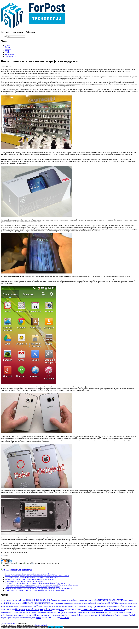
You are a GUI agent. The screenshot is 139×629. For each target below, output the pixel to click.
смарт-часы (129, 609)
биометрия (31, 606)
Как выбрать (9, 54)
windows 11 (68, 610)
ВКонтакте (39, 615)
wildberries (48, 615)
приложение (5, 612)
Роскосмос (114, 606)
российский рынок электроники (16, 606)
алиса (72, 615)
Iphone (57, 618)
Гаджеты (8, 49)
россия (46, 599)
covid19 (77, 615)
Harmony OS (85, 612)
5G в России (77, 609)
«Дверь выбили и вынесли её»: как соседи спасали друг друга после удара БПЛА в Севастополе (38, 588)
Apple (117, 615)
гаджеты (33, 618)
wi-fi (50, 606)
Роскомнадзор (85, 615)
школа (35, 612)
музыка (3, 610)
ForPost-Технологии (8, 623)
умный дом (93, 615)
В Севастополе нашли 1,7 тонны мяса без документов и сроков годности (30, 579)
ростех (60, 600)
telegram (123, 606)
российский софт (14, 600)
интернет (41, 612)
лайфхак (100, 612)
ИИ (8, 609)
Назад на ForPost (10, 56)
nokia (13, 609)
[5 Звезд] (34, 563)
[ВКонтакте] (2, 561)
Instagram (104, 603)
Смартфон (55, 609)
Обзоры (7, 52)
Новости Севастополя (19, 569)
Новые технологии (92, 609)
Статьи (7, 47)
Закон (61, 609)
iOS (10, 609)
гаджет (78, 612)
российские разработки (38, 609)
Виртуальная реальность (15, 618)
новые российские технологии (75, 600)
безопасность (117, 609)
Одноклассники (11, 615)
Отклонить (58, 627)
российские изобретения (109, 599)
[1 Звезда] (4, 563)
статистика (15, 612)
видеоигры (133, 603)
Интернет (20, 609)
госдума (130, 600)
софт (60, 612)
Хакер (7, 51)
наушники (21, 615)
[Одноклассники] (5, 561)
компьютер (108, 612)
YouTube (132, 615)
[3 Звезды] (20, 563)
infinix (65, 612)
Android (54, 600)
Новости (8, 45)
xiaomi (67, 615)
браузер (98, 603)
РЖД (21, 612)
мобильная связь (58, 615)
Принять (51, 627)
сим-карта (120, 603)
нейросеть (109, 615)
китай (22, 603)
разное (3, 606)
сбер (5, 600)
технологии (124, 615)
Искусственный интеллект (37, 602)
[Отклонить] (63, 627)
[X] (8, 561)
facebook (93, 603)
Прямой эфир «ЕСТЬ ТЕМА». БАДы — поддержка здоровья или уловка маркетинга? (34, 590)
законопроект (70, 603)
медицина (6, 602)
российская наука (104, 606)
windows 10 (54, 612)
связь (106, 609)
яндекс (3, 618)
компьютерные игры (82, 603)
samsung (51, 617)
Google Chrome (28, 612)
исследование (34, 599)
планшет (26, 618)
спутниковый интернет (60, 606)
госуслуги (29, 615)
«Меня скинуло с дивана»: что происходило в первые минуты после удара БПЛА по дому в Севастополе (41, 585)
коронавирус (80, 606)
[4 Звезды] (27, 563)
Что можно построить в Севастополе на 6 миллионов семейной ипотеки (30, 574)
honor (24, 600)
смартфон (92, 606)
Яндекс (101, 615)
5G (109, 603)
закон (46, 606)
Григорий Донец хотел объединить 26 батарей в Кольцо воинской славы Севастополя (35, 583)
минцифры (61, 603)
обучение (44, 618)
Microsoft (64, 617)
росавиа (48, 612)
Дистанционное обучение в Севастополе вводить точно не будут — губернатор (32, 587)
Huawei (39, 606)
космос (125, 600)
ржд (2, 600)
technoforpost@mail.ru (41, 625)
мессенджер (132, 606)
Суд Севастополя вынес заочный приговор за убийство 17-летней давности (31, 577)
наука (114, 602)
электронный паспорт (118, 612)
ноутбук (127, 603)
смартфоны (15, 603)
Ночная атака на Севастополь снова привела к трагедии (24, 581)
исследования (72, 612)
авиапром (92, 612)
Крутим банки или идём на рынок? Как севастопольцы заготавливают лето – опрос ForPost (37, 576)
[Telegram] (10, 561)
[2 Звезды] (12, 563)
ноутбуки (54, 603)
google (71, 606)
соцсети (91, 600)
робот (38, 617)
